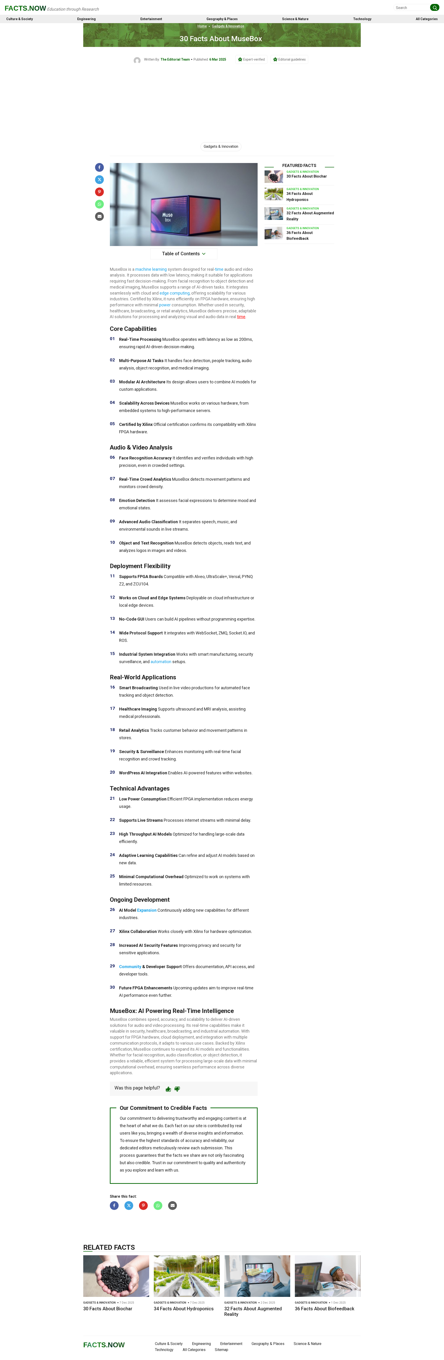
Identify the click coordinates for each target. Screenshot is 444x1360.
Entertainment (151, 19)
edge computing (175, 293)
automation (161, 661)
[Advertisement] (222, 98)
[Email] (99, 216)
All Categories (427, 19)
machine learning (151, 269)
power (165, 304)
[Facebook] (99, 167)
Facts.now (25, 8)
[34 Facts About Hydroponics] (274, 194)
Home (202, 26)
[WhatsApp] (99, 204)
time (219, 269)
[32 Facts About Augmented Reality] (274, 213)
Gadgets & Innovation (228, 26)
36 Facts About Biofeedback (324, 1308)
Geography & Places (222, 19)
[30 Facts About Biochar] (274, 176)
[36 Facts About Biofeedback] (274, 233)
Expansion (147, 910)
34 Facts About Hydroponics (184, 1308)
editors (145, 1147)
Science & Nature (295, 19)
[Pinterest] (99, 192)
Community (130, 966)
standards (170, 1140)
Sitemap (221, 1350)
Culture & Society (19, 19)
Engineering (86, 19)
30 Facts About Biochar (307, 176)
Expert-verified (254, 59)
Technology (362, 19)
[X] (99, 179)
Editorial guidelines (292, 59)
